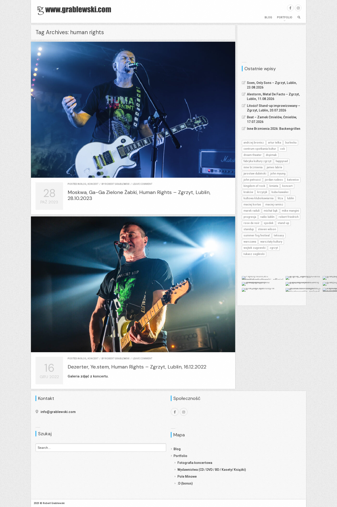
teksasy (279, 235)
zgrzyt (274, 247)
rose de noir (251, 223)
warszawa (249, 241)
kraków (248, 192)
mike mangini (290, 210)
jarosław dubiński (254, 173)
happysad (282, 161)
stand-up (283, 223)
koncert (93, 184)
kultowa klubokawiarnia (258, 198)
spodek (268, 223)
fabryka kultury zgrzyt (257, 161)
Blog (268, 17)
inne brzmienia (252, 167)
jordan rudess (274, 179)
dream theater (252, 155)
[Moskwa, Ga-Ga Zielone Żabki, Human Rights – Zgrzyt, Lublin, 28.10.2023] (133, 110)
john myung (277, 173)
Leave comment (142, 184)
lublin (290, 198)
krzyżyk (262, 192)
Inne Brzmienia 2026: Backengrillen (273, 128)
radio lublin (267, 217)
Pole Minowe (187, 476)
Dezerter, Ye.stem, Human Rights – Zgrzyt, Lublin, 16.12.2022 (137, 366)
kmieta (273, 186)
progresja (249, 217)
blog (83, 184)
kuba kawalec (280, 192)
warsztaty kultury (271, 241)
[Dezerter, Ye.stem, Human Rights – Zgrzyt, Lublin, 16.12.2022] (133, 284)
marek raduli (251, 210)
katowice (293, 179)
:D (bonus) (185, 483)
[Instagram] (298, 8)
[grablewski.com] (76, 10)
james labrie (274, 167)
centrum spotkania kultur (259, 148)
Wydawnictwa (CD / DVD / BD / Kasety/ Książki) (211, 469)
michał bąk (271, 210)
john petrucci (252, 179)
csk (282, 148)
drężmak (271, 155)
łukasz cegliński (254, 254)
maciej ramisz (274, 204)
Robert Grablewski (117, 184)
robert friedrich (288, 217)
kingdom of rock (254, 186)
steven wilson (267, 229)
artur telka (274, 142)
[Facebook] (290, 8)
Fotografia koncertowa (194, 463)
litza (280, 198)
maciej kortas (252, 204)
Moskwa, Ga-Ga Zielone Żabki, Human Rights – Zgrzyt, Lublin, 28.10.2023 (139, 195)
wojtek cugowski (254, 247)
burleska (290, 142)
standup (248, 229)
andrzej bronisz (253, 142)
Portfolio (284, 17)
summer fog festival (256, 235)
